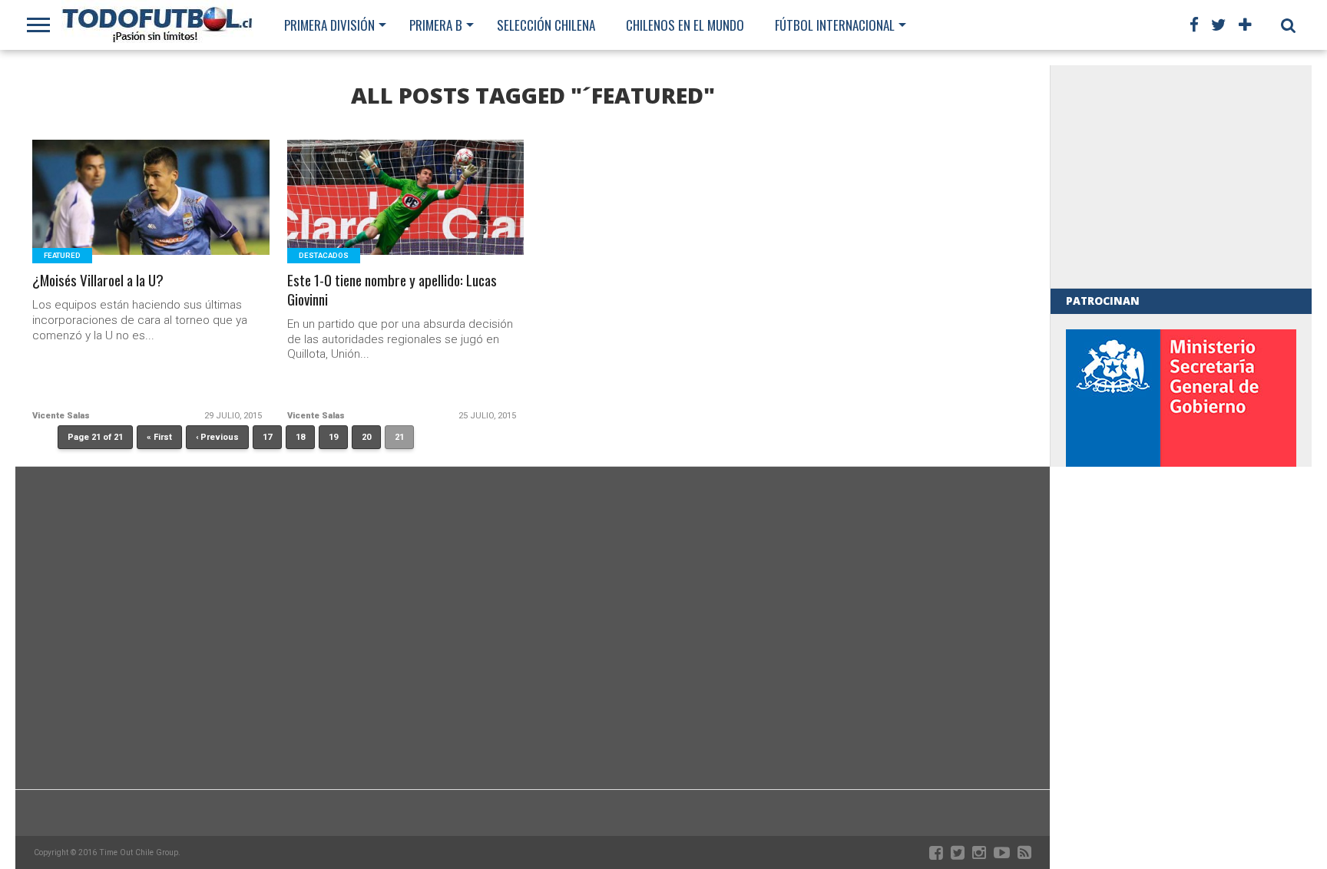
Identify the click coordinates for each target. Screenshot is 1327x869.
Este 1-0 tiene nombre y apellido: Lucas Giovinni (392, 290)
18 (300, 437)
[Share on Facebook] (119, 216)
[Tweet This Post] (151, 216)
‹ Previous (217, 437)
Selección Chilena (546, 25)
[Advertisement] (1181, 177)
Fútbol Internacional (835, 25)
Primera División (329, 25)
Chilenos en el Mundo (685, 25)
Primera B (435, 25)
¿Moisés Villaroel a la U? (98, 280)
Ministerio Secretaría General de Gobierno (1181, 434)
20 (366, 437)
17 (267, 437)
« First (159, 437)
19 (333, 437)
